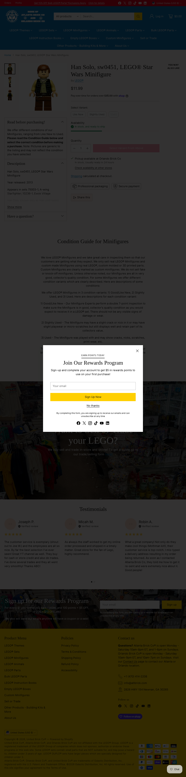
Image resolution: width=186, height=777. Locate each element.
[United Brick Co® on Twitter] (84, 423)
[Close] (137, 350)
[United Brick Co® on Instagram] (90, 423)
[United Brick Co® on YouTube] (102, 423)
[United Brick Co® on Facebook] (78, 423)
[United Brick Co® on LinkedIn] (107, 423)
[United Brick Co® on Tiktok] (96, 423)
